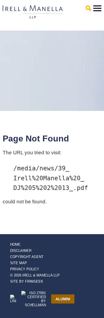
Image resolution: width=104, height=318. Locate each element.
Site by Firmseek (26, 281)
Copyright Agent (26, 257)
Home (15, 244)
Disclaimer (20, 251)
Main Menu (97, 8)
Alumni (62, 299)
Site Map (18, 263)
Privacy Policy (24, 269)
